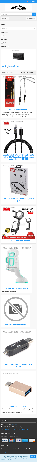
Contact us (25, 429)
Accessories (5, 68)
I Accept (33, 456)
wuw (11, 68)
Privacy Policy (5, 429)
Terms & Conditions (16, 429)
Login (32, 1)
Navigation (5, 18)
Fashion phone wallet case (10, 66)
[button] (27, 1)
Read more (14, 424)
